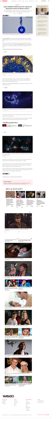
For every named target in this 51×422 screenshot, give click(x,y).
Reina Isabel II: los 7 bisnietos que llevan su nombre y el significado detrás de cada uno (42, 21)
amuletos (15, 45)
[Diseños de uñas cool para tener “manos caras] (10, 194)
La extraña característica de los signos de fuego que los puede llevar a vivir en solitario (12, 126)
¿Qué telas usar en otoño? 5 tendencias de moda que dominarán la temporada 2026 (42, 29)
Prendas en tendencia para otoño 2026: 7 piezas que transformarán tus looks (41, 202)
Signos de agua (6, 176)
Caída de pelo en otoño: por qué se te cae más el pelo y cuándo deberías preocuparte (30, 202)
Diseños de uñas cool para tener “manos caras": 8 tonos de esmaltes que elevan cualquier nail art (10, 202)
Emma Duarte (20, 13)
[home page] (5, 1)
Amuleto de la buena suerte (15, 176)
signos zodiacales (23, 43)
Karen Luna (12, 206)
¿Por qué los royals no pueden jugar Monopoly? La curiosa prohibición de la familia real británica (42, 33)
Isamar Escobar (32, 206)
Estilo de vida (25, 124)
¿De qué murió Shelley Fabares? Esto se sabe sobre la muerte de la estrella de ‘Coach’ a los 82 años (20, 203)
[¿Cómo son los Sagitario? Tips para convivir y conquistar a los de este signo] (20, 125)
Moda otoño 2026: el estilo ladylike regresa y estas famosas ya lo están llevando (42, 25)
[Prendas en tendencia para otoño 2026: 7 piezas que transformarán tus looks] (40, 194)
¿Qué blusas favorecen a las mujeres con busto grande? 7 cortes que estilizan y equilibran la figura (43, 17)
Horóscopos (9, 124)
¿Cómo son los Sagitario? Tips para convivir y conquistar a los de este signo (27, 126)
